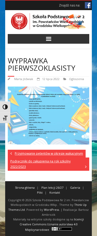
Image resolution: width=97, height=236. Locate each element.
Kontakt (54, 192)
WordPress (51, 210)
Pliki (40, 192)
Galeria (75, 187)
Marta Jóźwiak (23, 79)
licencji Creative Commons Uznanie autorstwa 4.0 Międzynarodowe (52, 224)
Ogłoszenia (76, 79)
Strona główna (25, 187)
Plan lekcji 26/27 (52, 187)
